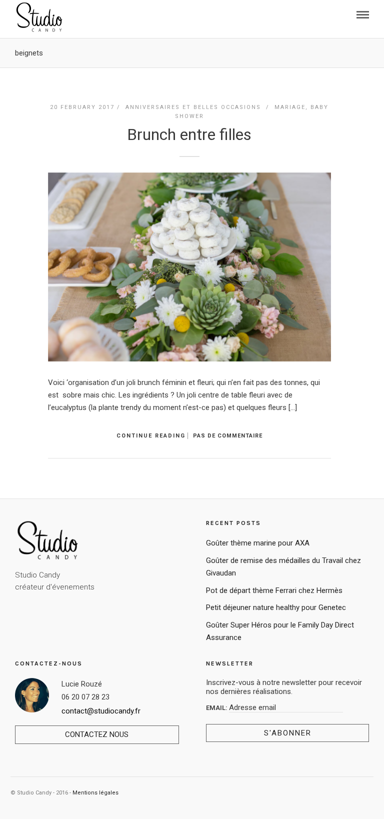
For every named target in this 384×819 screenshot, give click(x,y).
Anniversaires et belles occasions (193, 107)
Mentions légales (95, 793)
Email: (217, 708)
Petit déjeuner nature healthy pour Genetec (276, 607)
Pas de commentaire (227, 435)
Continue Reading (151, 435)
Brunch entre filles (189, 134)
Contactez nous (96, 734)
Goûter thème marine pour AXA (258, 543)
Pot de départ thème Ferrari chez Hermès (274, 590)
